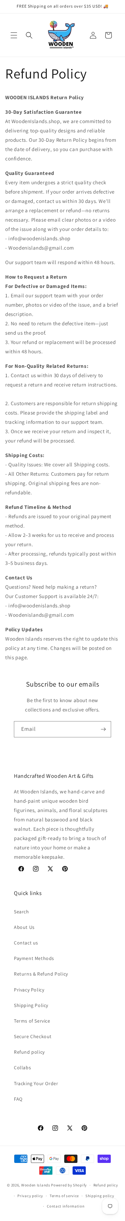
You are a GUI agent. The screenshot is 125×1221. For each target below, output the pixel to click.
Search (21, 911)
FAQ (18, 1099)
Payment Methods (34, 958)
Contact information (65, 1206)
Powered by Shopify (69, 1185)
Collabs (22, 1067)
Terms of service (64, 1195)
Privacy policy (30, 1195)
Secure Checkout (33, 1036)
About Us (24, 927)
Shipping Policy (31, 1005)
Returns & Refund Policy (41, 974)
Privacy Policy (29, 990)
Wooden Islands (35, 1185)
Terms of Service (32, 1021)
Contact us (26, 943)
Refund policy (29, 1052)
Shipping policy (99, 1195)
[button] (14, 35)
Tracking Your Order (36, 1083)
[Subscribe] (103, 729)
